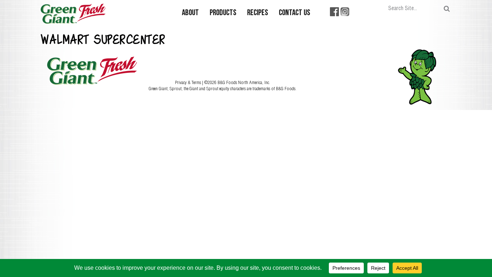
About (190, 13)
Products (223, 13)
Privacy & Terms (188, 82)
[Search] (446, 8)
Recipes (257, 13)
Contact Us (294, 13)
